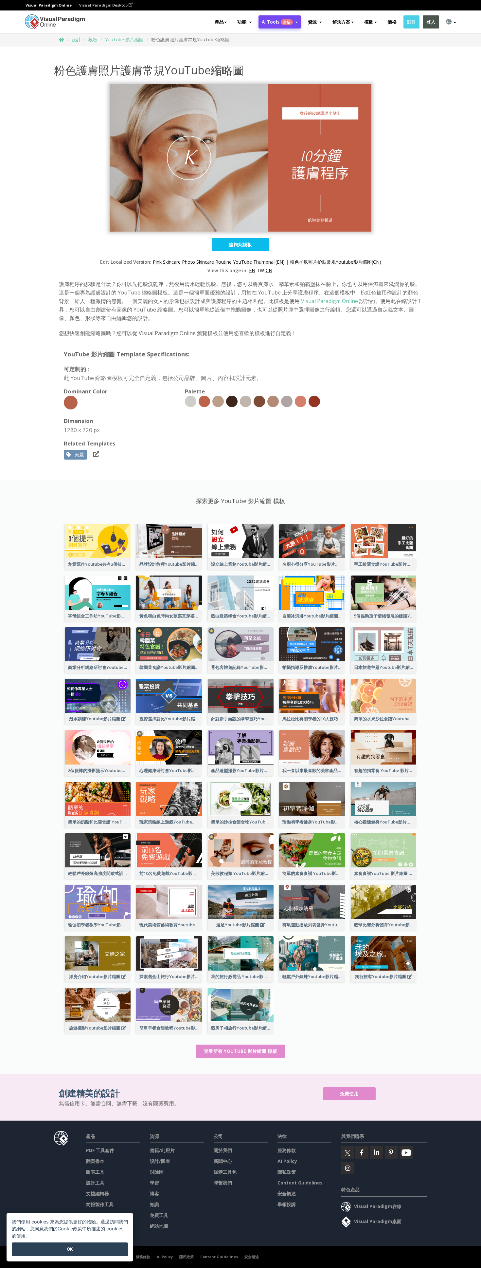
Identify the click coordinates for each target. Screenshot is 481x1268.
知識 (154, 1204)
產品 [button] (219, 22)
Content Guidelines (300, 1183)
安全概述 (286, 1193)
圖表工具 (95, 1172)
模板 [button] (368, 22)
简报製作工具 (100, 1204)
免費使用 (349, 1093)
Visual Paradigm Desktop (104, 5)
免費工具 (159, 1215)
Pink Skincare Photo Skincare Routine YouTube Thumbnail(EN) (219, 262)
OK (70, 1249)
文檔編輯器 (97, 1193)
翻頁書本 (95, 1161)
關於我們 (223, 1150)
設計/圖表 (160, 1161)
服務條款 (286, 1150)
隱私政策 (286, 1172)
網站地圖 (159, 1226)
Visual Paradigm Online (329, 301)
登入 (430, 22)
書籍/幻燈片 (162, 1150)
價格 (391, 22)
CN (269, 270)
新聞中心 (223, 1161)
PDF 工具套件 (100, 1150)
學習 (154, 1183)
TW (260, 270)
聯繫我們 (223, 1183)
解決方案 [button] (341, 22)
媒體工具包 (225, 1172)
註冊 (411, 22)
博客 (154, 1193)
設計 (76, 39)
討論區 (157, 1172)
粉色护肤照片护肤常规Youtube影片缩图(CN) (335, 262)
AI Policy (287, 1161)
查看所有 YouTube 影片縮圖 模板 (240, 1051)
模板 (93, 39)
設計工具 (95, 1183)
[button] (244, 21)
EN (252, 270)
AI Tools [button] (276, 22)
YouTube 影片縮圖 (124, 39)
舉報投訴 (286, 1204)
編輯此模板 (240, 244)
